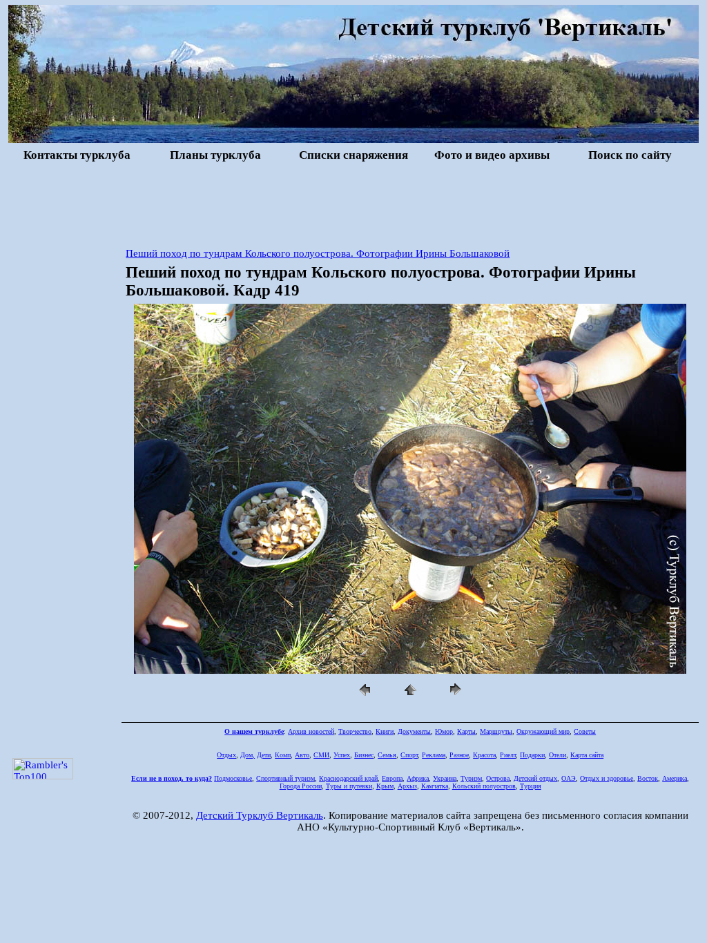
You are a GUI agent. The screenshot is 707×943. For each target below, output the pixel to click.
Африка (418, 778)
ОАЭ (568, 778)
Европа (392, 778)
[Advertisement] (353, 203)
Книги (385, 731)
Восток (647, 778)
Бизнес (364, 755)
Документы (414, 731)
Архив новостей (311, 731)
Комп (283, 755)
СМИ (321, 755)
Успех (341, 755)
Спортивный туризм (285, 778)
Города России (301, 786)
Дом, (247, 755)
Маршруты (496, 731)
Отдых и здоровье (606, 778)
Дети (264, 755)
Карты (466, 731)
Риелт (508, 755)
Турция (530, 786)
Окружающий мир (543, 731)
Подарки (532, 755)
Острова (498, 778)
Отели (557, 755)
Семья (387, 755)
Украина (444, 778)
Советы (585, 731)
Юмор (444, 731)
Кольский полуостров (484, 786)
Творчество (354, 731)
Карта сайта (586, 755)
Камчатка (434, 786)
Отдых (226, 755)
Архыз (407, 786)
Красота (484, 755)
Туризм (471, 778)
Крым (385, 786)
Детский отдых (535, 778)
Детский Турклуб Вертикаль (259, 815)
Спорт (409, 755)
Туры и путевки (349, 786)
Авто (302, 755)
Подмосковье (233, 778)
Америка (674, 778)
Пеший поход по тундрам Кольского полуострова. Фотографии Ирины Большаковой (318, 253)
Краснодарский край (348, 778)
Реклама (433, 755)
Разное (459, 755)
